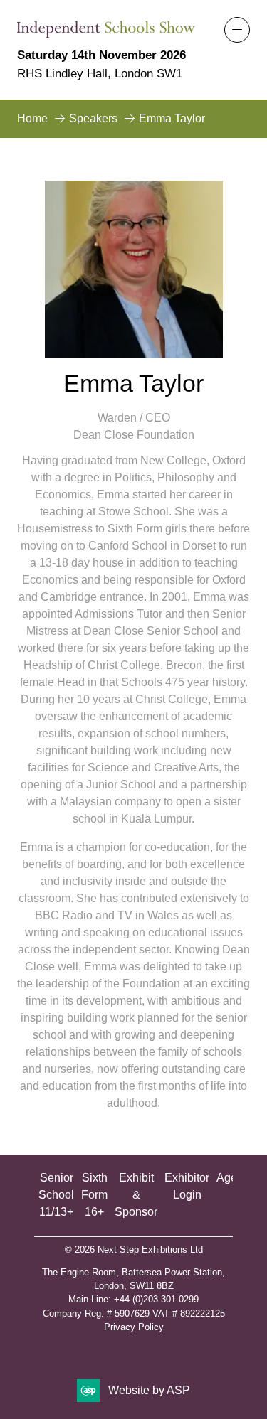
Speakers (93, 118)
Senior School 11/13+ (56, 1195)
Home (32, 118)
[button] (237, 30)
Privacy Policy (134, 1327)
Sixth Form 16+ (94, 1195)
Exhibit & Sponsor (136, 1195)
